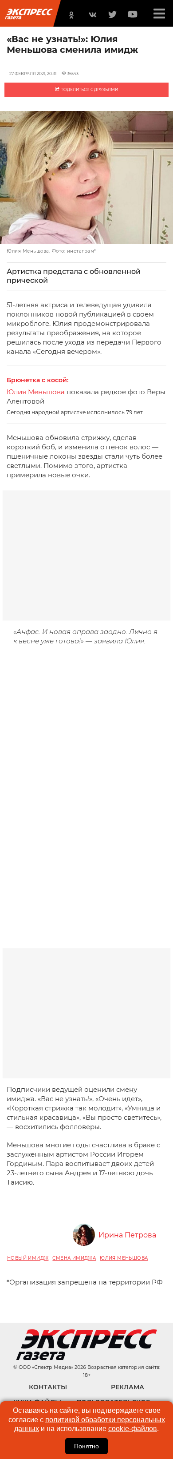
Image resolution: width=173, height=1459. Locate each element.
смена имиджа (74, 1258)
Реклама (127, 1387)
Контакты (48, 1387)
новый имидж (27, 1258)
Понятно (86, 1446)
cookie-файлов (132, 1428)
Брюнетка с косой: (37, 380)
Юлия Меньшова (36, 392)
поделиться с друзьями (88, 89)
